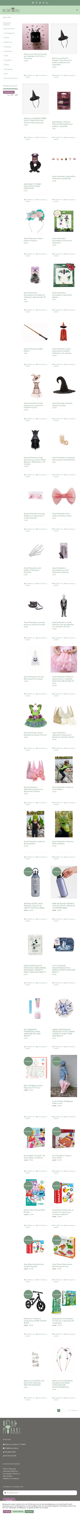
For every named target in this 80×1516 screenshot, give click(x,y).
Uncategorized (9, 33)
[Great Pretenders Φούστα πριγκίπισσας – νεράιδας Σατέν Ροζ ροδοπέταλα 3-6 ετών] (64, 659)
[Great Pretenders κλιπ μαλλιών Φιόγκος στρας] (64, 496)
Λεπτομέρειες (42, 75)
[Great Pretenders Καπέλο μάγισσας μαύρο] (64, 386)
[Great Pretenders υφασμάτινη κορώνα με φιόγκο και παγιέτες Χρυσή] (64, 715)
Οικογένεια (8, 51)
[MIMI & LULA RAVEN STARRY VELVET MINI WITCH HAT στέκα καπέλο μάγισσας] (35, 99)
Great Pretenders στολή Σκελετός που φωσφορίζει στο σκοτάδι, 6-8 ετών (63, 625)
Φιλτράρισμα (9, 92)
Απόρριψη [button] (29, 1511)
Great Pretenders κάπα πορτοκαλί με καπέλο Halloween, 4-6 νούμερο (61, 351)
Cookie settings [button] (18, 1511)
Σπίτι (6, 74)
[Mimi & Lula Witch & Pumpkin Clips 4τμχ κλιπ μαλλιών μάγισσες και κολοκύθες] (64, 38)
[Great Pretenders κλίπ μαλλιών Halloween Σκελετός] (35, 550)
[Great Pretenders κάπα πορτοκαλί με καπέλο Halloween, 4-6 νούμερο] (64, 331)
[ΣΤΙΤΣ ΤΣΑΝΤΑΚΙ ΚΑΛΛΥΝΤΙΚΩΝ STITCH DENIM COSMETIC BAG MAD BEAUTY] (64, 944)
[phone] (47, 3)
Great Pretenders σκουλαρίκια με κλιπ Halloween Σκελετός (60, 570)
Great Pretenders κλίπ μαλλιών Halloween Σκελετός (32, 570)
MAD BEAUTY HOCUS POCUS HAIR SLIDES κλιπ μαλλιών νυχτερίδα (62, 124)
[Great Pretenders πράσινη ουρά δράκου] (64, 769)
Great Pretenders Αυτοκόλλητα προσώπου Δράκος (62, 295)
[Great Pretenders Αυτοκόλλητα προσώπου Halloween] (64, 221)
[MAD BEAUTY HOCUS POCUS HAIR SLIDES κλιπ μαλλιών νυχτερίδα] (64, 101)
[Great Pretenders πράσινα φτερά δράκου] (35, 824)
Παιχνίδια (7, 60)
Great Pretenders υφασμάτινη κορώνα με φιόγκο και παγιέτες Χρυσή (63, 735)
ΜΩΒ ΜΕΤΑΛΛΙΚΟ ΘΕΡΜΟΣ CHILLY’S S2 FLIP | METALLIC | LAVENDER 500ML (63, 906)
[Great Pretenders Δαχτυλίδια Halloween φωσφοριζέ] (64, 159)
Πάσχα (6, 64)
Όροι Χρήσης (7, 1476)
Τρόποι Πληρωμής (9, 1469)
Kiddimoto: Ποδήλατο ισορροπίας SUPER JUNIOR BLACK (35, 1321)
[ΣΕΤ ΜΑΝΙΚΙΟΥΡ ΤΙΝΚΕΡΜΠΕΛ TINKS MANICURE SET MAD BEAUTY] (35, 1008)
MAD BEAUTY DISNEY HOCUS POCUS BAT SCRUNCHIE (32, 186)
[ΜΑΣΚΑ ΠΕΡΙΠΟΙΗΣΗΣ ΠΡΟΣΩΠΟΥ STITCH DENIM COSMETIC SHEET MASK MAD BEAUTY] (64, 1008)
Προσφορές (8, 69)
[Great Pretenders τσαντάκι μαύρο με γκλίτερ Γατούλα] (35, 605)
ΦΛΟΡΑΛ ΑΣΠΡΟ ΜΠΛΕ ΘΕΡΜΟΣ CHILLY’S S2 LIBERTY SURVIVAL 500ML (34, 906)
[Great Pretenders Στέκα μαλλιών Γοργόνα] (35, 221)
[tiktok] (40, 3)
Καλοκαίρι (7, 47)
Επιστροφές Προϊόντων (11, 1473)
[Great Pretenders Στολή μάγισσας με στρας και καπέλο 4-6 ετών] (35, 386)
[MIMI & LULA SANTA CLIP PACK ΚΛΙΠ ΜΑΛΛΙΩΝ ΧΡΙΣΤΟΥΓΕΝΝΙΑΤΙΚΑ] (35, 1359)
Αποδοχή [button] (7, 1511)
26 (69, 1410)
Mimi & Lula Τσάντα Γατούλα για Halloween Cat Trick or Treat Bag (35, 56)
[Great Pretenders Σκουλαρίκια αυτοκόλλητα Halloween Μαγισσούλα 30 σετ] (35, 275)
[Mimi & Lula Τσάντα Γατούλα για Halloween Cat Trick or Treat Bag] (35, 36)
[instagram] (33, 3)
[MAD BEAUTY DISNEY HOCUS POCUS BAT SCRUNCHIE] (35, 163)
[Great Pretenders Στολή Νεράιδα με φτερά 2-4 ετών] (35, 715)
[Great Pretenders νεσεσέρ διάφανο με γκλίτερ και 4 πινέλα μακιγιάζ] (35, 496)
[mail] (43, 3)
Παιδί (6, 55)
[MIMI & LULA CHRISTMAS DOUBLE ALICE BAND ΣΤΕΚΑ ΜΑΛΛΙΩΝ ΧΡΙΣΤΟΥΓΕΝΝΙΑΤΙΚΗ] (64, 1359)
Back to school (9, 28)
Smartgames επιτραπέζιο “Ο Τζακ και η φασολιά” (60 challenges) (63, 1321)
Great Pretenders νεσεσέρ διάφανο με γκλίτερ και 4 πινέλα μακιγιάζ (34, 516)
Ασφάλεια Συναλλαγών (11, 1478)
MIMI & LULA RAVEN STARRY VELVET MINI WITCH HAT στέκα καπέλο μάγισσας (35, 121)
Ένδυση (6, 37)
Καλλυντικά (8, 42)
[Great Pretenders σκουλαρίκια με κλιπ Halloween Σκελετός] (64, 550)
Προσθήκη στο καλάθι (30, 76)
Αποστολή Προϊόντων (10, 1471)
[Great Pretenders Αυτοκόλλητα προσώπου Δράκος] (64, 275)
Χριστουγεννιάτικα (11, 78)
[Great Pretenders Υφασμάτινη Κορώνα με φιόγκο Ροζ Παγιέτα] (35, 769)
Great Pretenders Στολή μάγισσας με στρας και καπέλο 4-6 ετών (33, 405)
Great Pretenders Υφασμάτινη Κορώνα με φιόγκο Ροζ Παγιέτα (33, 789)
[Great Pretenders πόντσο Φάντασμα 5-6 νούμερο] (35, 659)
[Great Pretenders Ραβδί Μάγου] (35, 331)
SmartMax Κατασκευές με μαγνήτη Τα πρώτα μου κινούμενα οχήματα (63, 1212)
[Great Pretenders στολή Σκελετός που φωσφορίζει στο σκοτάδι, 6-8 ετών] (64, 605)
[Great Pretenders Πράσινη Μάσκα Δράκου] (64, 824)
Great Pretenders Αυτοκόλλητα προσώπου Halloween (62, 241)
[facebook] (36, 3)
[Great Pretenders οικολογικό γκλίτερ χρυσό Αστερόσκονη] (64, 440)
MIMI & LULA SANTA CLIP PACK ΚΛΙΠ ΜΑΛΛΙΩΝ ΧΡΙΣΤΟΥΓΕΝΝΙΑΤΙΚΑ (34, 1383)
